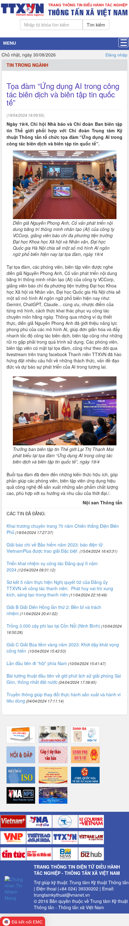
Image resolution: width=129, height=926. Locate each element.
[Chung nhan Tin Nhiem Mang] (17, 888)
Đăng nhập (116, 54)
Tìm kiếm (96, 25)
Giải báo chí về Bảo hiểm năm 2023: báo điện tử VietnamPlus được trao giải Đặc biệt (55, 547)
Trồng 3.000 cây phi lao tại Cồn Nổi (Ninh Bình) (53, 626)
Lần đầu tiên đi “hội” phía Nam (37, 663)
